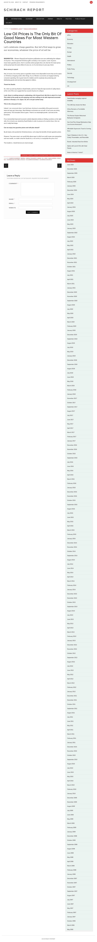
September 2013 (72, 606)
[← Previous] (6, 166)
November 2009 (72, 802)
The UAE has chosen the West (76, 105)
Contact (25, 2)
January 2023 (71, 228)
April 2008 (70, 861)
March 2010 (70, 785)
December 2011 (72, 696)
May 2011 (70, 725)
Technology (70, 77)
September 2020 (72, 300)
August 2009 (71, 806)
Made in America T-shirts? (75, 152)
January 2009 (71, 831)
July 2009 (70, 810)
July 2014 (70, 564)
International (16, 19)
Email (12, 203)
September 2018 (72, 364)
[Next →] (59, 166)
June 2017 (70, 419)
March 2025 (70, 177)
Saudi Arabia (52, 158)
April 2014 (70, 577)
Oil (43, 158)
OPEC (46, 158)
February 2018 (71, 390)
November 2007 (72, 882)
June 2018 (70, 377)
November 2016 (72, 449)
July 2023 (70, 215)
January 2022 (71, 254)
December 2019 (72, 334)
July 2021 (70, 275)
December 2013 (72, 594)
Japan (39, 158)
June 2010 (70, 772)
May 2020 (70, 313)
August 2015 (71, 509)
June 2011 (70, 721)
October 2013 (71, 602)
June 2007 (70, 904)
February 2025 (71, 181)
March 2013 (70, 632)
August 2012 (71, 662)
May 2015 (70, 521)
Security (9, 23)
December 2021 (72, 258)
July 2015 (70, 513)
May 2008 (70, 857)
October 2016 (71, 453)
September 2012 (72, 657)
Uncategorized (71, 82)
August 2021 (71, 271)
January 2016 (71, 487)
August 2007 (71, 895)
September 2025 (72, 173)
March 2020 (70, 322)
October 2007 (71, 887)
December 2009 (72, 797)
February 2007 (71, 912)
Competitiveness (14, 158)
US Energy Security (45, 159)
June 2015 (70, 517)
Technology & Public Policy (16, 159)
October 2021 (71, 266)
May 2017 (70, 424)
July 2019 (70, 347)
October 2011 (71, 704)
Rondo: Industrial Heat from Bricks (77, 141)
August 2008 (71, 848)
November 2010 (72, 751)
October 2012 (71, 653)
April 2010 (70, 780)
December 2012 (72, 645)
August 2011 (71, 713)
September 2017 (72, 407)
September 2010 (72, 759)
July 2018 (70, 373)
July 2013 (70, 615)
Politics (69, 19)
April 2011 (70, 730)
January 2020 (71, 330)
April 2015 (70, 526)
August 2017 (71, 411)
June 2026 (70, 164)
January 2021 (71, 288)
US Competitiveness (32, 159)
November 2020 (72, 296)
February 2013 (71, 636)
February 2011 (71, 738)
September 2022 (72, 232)
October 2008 (71, 840)
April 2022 (70, 249)
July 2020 (70, 309)
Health (59, 19)
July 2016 (70, 462)
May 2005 (70, 929)
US (6, 19)
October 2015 (71, 500)
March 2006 (70, 925)
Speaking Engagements (37, 2)
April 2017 (70, 428)
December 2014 (72, 543)
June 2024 (70, 194)
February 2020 (71, 326)
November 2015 (72, 496)
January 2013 (71, 640)
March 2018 (70, 385)
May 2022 (70, 245)
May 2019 (70, 351)
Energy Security (31, 158)
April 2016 (70, 475)
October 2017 (71, 402)
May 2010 (70, 776)
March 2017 (70, 432)
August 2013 (71, 611)
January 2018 (71, 394)
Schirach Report (24, 10)
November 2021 (72, 262)
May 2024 (70, 198)
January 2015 (71, 538)
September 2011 (72, 708)
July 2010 (70, 768)
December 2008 (72, 836)
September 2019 (72, 339)
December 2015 (72, 492)
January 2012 (71, 691)
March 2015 (70, 530)
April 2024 (70, 203)
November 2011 (72, 700)
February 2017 (71, 436)
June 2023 (70, 220)
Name (12, 199)
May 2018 (70, 381)
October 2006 (71, 921)
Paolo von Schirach (30, 28)
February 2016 (71, 483)
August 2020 (71, 305)
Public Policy (80, 19)
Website (12, 208)
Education (40, 19)
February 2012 (71, 687)
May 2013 (70, 623)
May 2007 (70, 908)
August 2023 (71, 211)
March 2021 (70, 283)
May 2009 (70, 819)
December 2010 (72, 747)
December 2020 (72, 292)
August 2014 (71, 560)
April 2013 (70, 628)
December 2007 (72, 878)
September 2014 (72, 555)
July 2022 (70, 241)
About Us (18, 2)
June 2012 (70, 670)
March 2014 (70, 581)
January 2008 (71, 874)
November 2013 (72, 598)
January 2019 (71, 356)
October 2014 (71, 551)
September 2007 (72, 891)
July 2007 (70, 899)
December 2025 (72, 169)
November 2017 (72, 398)
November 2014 (72, 547)
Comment (13, 183)
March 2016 (70, 479)
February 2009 (71, 827)
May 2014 (70, 572)
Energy (50, 19)
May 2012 (70, 674)
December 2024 (72, 190)
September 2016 (72, 458)
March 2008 (70, 865)
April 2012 (70, 679)
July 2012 (70, 666)
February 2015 (71, 534)
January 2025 (71, 186)
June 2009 (70, 814)
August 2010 (71, 763)
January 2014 (71, 589)
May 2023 (70, 224)
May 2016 (70, 470)
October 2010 (71, 755)
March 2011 (70, 734)
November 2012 (72, 649)
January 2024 (71, 207)
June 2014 (70, 568)
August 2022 (71, 237)
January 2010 (71, 793)
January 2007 (71, 916)
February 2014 (71, 585)
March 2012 (70, 683)
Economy (29, 19)
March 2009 (70, 823)
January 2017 (71, 441)
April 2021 (70, 279)
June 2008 (70, 853)
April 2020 (70, 317)
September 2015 (72, 504)
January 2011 (71, 742)
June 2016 (70, 466)
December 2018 (72, 360)
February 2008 (71, 870)
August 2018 (71, 368)
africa (69, 35)
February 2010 (71, 789)
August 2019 (71, 343)
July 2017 (70, 415)
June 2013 (70, 619)
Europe (36, 155)
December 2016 (72, 445)
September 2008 (72, 844)
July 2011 (70, 717)
